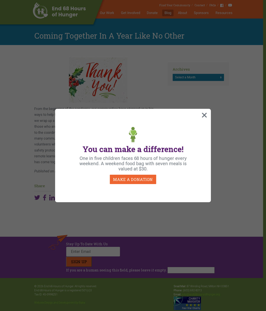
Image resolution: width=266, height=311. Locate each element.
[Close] (203, 114)
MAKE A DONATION (133, 179)
